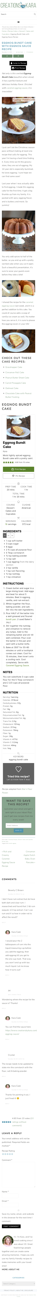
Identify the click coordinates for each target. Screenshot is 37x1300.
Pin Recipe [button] (20, 476)
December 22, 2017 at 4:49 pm (20, 1090)
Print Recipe (19, 68)
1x (5, 535)
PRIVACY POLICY (9, 1290)
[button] (4, 462)
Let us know (13, 779)
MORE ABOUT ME (11, 1269)
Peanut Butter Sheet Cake (17, 377)
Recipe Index (13, 31)
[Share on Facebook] (7, 56)
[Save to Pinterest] (18, 56)
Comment (7, 1160)
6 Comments (30, 52)
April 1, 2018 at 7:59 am (14, 994)
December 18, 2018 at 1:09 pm (20, 1022)
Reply (4, 922)
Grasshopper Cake (13, 367)
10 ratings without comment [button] (23, 1122)
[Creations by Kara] (18, 7)
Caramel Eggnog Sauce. (18, 665)
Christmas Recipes (12, 839)
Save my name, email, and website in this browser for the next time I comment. (18, 1218)
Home (4, 31)
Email (5, 1201)
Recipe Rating (8, 1151)
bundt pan (11, 619)
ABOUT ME (19, 1290)
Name (5, 1191)
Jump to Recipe (19, 63)
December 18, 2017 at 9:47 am (16, 1059)
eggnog (14, 843)
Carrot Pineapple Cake (15, 383)
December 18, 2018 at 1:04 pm (20, 936)
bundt (10, 843)
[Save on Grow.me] (26, 56)
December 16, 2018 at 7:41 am (16, 894)
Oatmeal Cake (11, 388)
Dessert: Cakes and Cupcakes (25, 839)
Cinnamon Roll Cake (14, 372)
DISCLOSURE (29, 1290)
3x (12, 535)
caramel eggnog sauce (17, 88)
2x (8, 535)
